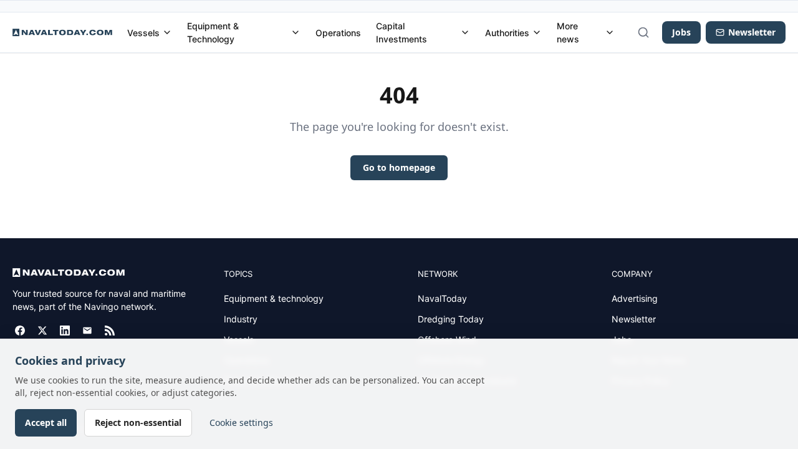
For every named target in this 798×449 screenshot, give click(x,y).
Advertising (635, 298)
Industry (240, 319)
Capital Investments (401, 32)
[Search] (643, 32)
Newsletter (634, 319)
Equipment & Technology (213, 32)
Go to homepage (399, 167)
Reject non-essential (138, 422)
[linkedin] (64, 330)
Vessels (143, 32)
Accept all (46, 422)
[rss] (109, 330)
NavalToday (442, 298)
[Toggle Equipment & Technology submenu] (295, 32)
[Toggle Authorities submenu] (537, 32)
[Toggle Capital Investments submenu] (465, 32)
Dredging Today (451, 319)
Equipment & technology (274, 298)
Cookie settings (241, 422)
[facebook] (19, 330)
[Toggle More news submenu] (610, 32)
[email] (87, 330)
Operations (338, 32)
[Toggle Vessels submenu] (167, 32)
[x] (42, 330)
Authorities (507, 32)
